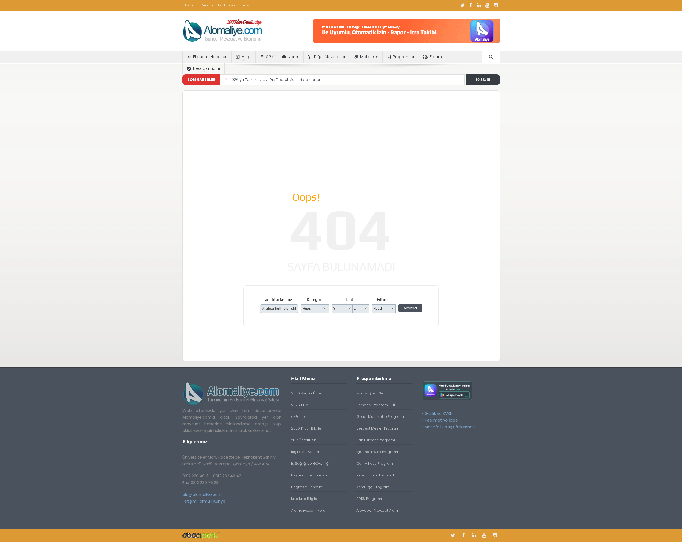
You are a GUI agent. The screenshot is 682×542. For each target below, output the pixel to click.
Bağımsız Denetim (307, 487)
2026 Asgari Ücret (306, 393)
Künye (219, 501)
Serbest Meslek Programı (378, 428)
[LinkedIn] (479, 5)
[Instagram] (496, 5)
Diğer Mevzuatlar (330, 56)
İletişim (247, 5)
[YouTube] (488, 5)
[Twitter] (463, 5)
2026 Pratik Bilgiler (307, 428)
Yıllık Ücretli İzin (303, 440)
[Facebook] (471, 5)
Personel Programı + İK (376, 404)
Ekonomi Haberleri (210, 56)
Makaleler (369, 56)
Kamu (293, 56)
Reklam (207, 5)
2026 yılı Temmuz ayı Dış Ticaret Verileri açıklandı (274, 79)
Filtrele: (384, 299)
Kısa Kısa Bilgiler (305, 498)
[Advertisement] (341, 129)
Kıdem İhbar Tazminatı (375, 475)
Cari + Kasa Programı (375, 463)
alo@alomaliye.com (202, 494)
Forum (190, 5)
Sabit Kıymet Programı (375, 440)
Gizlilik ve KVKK (439, 413)
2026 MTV (299, 404)
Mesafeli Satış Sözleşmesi (450, 427)
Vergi (246, 56)
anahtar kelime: (279, 299)
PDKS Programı (369, 498)
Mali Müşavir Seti (370, 393)
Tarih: (350, 299)
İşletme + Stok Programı (377, 451)
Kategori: (315, 299)
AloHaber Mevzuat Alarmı (378, 510)
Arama (410, 308)
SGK (270, 56)
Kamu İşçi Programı (373, 487)
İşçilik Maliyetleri (305, 451)
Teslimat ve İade (441, 420)
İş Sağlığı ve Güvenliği (310, 463)
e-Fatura (298, 416)
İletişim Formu (196, 501)
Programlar (404, 56)
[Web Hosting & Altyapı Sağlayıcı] (201, 535)
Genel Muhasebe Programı (380, 416)
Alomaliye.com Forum (310, 510)
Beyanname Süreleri (309, 475)
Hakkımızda (227, 5)
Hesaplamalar (206, 68)
